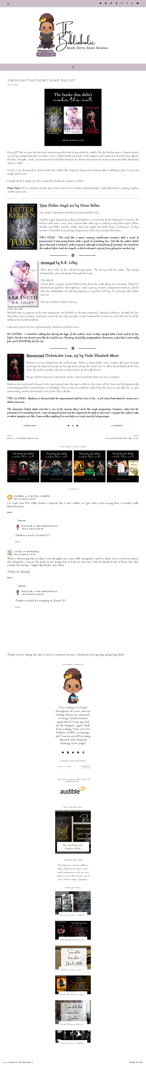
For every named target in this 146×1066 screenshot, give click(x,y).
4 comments (117, 426)
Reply (10, 512)
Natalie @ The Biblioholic (40, 526)
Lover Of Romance (26, 551)
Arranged (47, 262)
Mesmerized (35, 355)
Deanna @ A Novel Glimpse (32, 496)
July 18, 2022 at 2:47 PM (24, 554)
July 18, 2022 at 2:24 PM (25, 499)
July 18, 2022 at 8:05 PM (32, 529)
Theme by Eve (136, 1062)
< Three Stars (29, 426)
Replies (22, 521)
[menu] (8, 3)
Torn (43, 205)
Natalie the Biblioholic (21, 1062)
